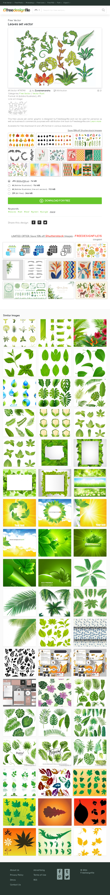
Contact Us (15, 885)
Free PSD (50, 2)
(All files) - (22, 193)
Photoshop (30, 2)
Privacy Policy (16, 875)
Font (58, 2)
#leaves (12, 212)
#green (34, 212)
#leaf (26, 212)
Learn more (95, 121)
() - (24, 181)
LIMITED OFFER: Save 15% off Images (42, 236)
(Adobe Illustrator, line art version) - (33, 189)
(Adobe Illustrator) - (26, 185)
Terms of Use (40, 875)
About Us (14, 870)
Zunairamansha (42, 91)
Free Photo (19, 2)
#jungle (44, 212)
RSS (35, 880)
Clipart (66, 2)
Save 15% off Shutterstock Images (85, 130)
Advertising (39, 870)
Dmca (13, 880)
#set (20, 212)
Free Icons (40, 2)
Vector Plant (38, 94)
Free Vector (7, 2)
